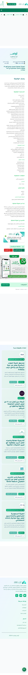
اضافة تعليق (5, 284)
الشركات (24, 610)
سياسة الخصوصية (21, 625)
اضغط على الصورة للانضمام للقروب (17, 276)
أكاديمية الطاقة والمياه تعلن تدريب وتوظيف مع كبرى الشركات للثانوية (15, 443)
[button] (1, 10)
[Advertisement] (14, 31)
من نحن (24, 622)
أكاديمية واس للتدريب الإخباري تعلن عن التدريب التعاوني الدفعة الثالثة (14, 480)
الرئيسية (24, 605)
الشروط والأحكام (22, 628)
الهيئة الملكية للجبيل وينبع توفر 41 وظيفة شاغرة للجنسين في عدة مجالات (14, 68)
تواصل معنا (23, 613)
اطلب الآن (14, 240)
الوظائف (24, 607)
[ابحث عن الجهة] (24, 669)
